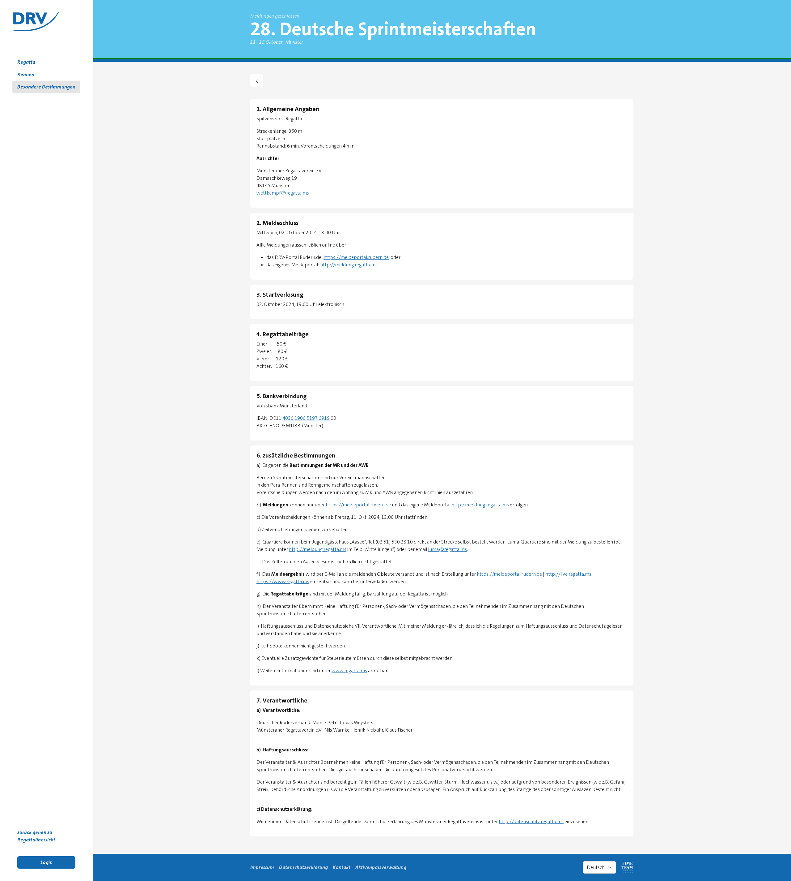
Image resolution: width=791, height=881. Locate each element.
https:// (485, 574)
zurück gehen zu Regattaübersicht (36, 836)
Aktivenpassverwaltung (380, 867)
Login (46, 862)
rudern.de (531, 574)
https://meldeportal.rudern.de (356, 257)
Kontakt (341, 867)
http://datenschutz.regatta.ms (531, 821)
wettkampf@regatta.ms (282, 193)
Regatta (26, 62)
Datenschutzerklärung (303, 867)
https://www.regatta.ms (282, 581)
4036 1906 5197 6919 (306, 418)
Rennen (25, 74)
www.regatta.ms (349, 670)
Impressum (262, 867)
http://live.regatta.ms (568, 574)
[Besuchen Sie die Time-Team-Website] (627, 867)
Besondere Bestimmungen (46, 87)
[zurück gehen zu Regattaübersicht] (256, 80)
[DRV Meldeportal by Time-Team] (35, 21)
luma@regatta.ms (447, 549)
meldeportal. (507, 574)
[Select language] (599, 867)
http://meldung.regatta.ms (349, 264)
